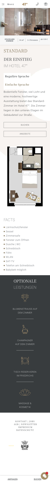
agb (16, 424)
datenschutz (25, 430)
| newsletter (28, 424)
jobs (32, 421)
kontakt (21, 421)
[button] (17, 77)
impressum (25, 427)
